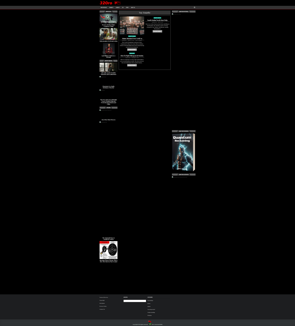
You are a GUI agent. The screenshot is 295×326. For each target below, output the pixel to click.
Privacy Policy (103, 306)
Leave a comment (138, 40)
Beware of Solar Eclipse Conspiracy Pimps (108, 25)
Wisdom (150, 315)
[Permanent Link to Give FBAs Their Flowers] (108, 114)
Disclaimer (102, 303)
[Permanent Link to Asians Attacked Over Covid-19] (132, 25)
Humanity (111, 7)
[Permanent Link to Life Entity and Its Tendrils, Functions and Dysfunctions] (108, 67)
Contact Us (102, 309)
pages (149, 306)
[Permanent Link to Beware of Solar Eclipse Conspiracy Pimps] (108, 18)
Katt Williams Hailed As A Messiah (108, 56)
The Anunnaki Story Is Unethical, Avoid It (108, 238)
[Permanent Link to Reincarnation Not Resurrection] (108, 34)
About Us (133, 7)
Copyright (102, 300)
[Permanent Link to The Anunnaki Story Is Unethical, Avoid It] (108, 179)
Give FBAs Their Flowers (108, 120)
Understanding (132, 36)
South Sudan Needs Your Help (157, 20)
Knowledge (132, 53)
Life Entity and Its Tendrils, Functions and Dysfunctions (108, 73)
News (149, 303)
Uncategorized (151, 309)
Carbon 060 (154, 22)
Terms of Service (103, 297)
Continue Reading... (132, 49)
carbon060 (124, 40)
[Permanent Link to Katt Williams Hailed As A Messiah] (108, 49)
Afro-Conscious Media (157, 324)
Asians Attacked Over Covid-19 (132, 38)
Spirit (127, 7)
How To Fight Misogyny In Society (132, 56)
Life (123, 7)
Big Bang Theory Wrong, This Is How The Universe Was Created (108, 261)
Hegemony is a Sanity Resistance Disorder (109, 87)
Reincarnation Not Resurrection (108, 41)
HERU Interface (104, 7)
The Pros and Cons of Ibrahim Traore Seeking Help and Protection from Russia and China (108, 102)
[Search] (194, 7)
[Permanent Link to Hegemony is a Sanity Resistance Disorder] (108, 80)
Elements (118, 7)
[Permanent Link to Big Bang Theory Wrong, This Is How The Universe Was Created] (108, 250)
